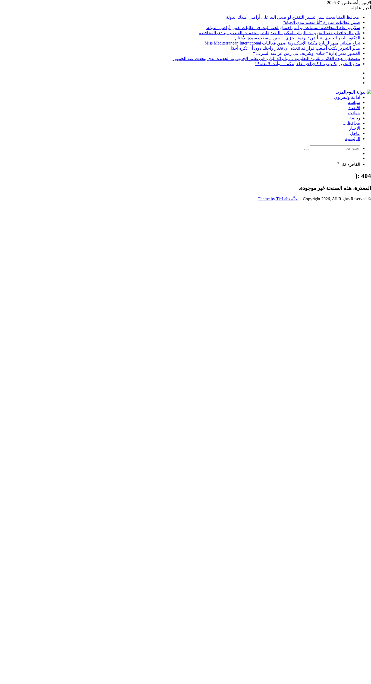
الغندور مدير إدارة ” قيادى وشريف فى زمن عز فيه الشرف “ (306, 53)
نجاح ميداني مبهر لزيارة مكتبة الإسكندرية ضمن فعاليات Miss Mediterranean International (282, 43)
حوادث (354, 112)
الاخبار (354, 128)
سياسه (354, 102)
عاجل (355, 133)
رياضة (354, 118)
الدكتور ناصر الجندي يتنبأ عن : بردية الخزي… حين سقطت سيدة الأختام (297, 38)
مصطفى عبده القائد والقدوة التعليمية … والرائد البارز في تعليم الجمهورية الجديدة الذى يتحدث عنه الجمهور (266, 58)
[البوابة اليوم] (358, 92)
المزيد (341, 92)
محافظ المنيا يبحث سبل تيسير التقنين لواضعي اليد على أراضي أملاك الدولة (293, 17)
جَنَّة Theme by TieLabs (278, 199)
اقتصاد (354, 107)
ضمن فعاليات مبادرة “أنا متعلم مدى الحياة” (321, 22)
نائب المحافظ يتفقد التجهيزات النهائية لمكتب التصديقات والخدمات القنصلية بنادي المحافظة (279, 32)
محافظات (351, 123)
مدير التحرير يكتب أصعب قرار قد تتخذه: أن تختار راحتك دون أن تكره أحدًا (295, 48)
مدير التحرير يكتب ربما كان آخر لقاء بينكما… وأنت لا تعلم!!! (307, 63)
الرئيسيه (352, 138)
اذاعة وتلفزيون (347, 97)
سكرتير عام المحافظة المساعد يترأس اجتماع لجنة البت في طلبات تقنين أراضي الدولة (283, 27)
